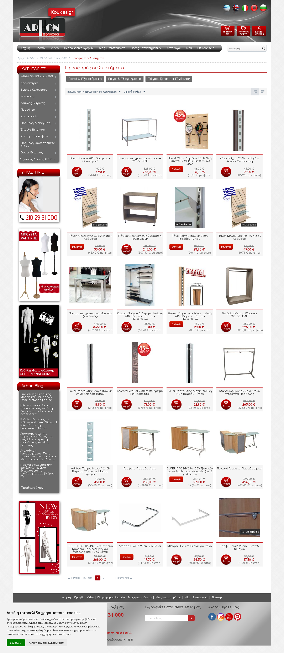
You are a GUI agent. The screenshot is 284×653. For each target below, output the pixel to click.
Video (55, 48)
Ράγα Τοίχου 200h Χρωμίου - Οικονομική (90, 160)
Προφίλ (41, 48)
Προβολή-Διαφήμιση (36, 123)
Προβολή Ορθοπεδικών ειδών (37, 144)
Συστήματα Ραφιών (34, 136)
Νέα (189, 48)
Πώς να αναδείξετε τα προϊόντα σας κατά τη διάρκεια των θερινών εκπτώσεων (36, 410)
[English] (234, 9)
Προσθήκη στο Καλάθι (76, 171)
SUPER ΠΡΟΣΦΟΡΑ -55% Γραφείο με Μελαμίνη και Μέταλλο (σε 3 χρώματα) (190, 471)
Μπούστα (28, 96)
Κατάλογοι (174, 48)
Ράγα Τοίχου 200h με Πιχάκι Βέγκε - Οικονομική (239, 160)
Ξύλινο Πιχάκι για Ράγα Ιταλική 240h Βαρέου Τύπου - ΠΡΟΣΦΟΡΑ (190, 316)
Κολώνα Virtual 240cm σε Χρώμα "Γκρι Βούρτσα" (140, 392)
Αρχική (25, 48)
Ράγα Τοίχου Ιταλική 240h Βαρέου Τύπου (190, 237)
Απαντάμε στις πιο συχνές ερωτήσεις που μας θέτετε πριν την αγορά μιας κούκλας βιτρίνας (36, 439)
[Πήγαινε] (191, 618)
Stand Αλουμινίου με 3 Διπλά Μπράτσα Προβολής (239, 392)
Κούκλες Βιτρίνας (33, 103)
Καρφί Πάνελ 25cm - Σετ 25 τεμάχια (239, 548)
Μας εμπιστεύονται (140, 597)
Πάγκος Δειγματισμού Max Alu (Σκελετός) (90, 315)
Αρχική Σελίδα (26, 58)
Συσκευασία (29, 116)
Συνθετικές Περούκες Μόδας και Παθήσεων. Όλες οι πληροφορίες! (36, 397)
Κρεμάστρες (29, 83)
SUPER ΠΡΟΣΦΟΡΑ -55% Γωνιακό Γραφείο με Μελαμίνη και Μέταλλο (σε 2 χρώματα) (90, 549)
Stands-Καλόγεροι (34, 89)
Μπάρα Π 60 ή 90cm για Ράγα (140, 546)
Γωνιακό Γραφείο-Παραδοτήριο (239, 468)
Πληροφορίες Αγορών (79, 48)
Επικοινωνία (206, 48)
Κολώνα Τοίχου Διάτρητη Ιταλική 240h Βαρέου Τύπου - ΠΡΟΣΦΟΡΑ (140, 316)
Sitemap (217, 597)
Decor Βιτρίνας (32, 152)
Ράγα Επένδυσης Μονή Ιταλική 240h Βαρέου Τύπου (90, 392)
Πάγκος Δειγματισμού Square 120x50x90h (140, 160)
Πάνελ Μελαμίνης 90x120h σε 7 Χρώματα (239, 237)
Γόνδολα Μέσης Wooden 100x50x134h (239, 315)
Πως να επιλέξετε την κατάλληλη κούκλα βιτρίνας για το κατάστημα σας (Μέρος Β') (37, 470)
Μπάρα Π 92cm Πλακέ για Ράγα (189, 546)
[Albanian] (253, 9)
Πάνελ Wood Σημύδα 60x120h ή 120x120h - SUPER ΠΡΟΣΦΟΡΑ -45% (190, 161)
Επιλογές (176, 169)
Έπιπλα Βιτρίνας (33, 129)
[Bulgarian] (262, 9)
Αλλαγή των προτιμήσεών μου (46, 642)
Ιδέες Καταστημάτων (146, 48)
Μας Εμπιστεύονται (113, 48)
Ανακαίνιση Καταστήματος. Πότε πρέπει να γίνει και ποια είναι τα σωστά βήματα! (38, 455)
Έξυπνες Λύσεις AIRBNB (37, 159)
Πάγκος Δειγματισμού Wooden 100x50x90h (140, 237)
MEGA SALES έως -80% (53, 58)
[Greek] (225, 9)
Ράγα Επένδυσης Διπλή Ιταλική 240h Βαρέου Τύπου (190, 392)
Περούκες (28, 109)
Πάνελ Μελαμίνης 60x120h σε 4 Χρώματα (90, 237)
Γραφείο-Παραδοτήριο (140, 468)
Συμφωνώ (15, 642)
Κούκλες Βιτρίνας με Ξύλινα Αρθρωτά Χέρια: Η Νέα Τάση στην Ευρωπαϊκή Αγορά (38, 424)
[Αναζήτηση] (264, 48)
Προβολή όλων (32, 487)
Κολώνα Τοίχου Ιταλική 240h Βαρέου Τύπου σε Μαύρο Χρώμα (90, 471)
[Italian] (243, 9)
